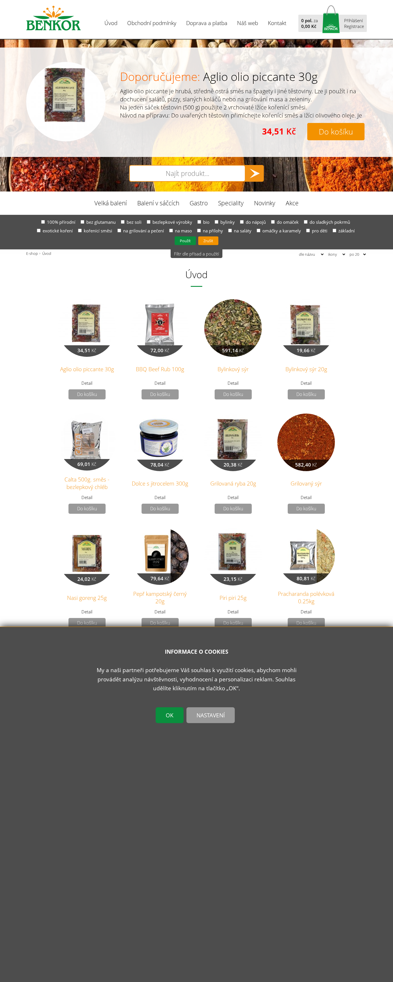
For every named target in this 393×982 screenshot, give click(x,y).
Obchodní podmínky (151, 22)
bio (206, 222)
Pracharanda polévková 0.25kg (306, 597)
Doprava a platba (206, 22)
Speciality (231, 203)
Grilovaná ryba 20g (233, 483)
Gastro (199, 203)
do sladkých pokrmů (330, 222)
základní (346, 231)
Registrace (354, 26)
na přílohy (213, 231)
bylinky (227, 222)
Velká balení (110, 203)
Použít (185, 240)
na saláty (242, 231)
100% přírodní (61, 222)
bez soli (134, 222)
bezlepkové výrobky (172, 222)
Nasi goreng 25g (87, 597)
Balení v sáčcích (158, 203)
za (309, 23)
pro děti (319, 231)
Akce (292, 203)
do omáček (288, 222)
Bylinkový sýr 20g (306, 369)
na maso (183, 231)
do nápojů (256, 222)
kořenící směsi (98, 231)
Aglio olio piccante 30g (260, 76)
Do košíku (336, 131)
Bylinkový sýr (233, 369)
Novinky (264, 203)
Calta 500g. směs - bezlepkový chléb (86, 483)
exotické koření (58, 231)
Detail (86, 383)
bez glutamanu (101, 222)
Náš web (247, 22)
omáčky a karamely (281, 231)
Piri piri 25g (233, 597)
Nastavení (211, 715)
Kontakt (277, 22)
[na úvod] (53, 18)
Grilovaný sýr (306, 483)
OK (169, 715)
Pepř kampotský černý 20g (160, 597)
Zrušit (208, 240)
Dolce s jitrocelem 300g (160, 483)
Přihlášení (353, 20)
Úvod (110, 22)
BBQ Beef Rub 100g (160, 369)
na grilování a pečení (143, 231)
